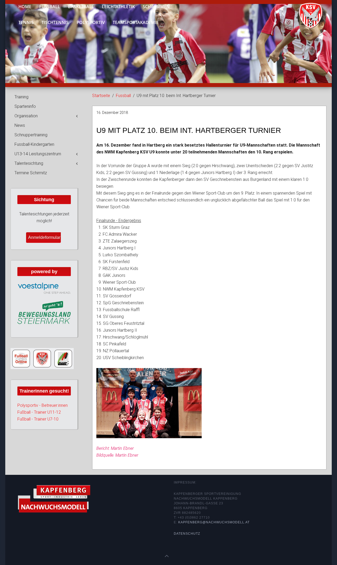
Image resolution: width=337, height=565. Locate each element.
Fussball (123, 95)
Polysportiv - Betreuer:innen (42, 405)
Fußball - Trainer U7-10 (37, 419)
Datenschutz (187, 533)
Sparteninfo (25, 106)
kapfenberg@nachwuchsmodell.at (214, 522)
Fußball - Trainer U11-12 (39, 412)
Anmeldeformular (44, 237)
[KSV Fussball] (307, 13)
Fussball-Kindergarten (34, 144)
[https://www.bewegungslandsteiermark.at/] (44, 312)
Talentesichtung (28, 163)
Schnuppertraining (30, 134)
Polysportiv (91, 22)
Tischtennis (55, 22)
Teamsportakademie (136, 22)
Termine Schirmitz (30, 172)
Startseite (101, 95)
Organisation (26, 115)
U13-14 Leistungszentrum (37, 153)
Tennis (26, 22)
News (19, 125)
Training (21, 96)
